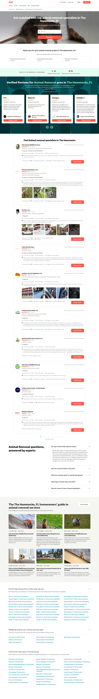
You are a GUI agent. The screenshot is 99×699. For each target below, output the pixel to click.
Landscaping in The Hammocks (17, 672)
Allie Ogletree (13, 531)
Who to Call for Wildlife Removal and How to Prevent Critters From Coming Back (22, 569)
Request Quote (77, 162)
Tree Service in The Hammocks (17, 669)
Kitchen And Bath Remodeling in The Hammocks (21, 664)
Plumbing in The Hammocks (16, 659)
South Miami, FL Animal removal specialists (47, 614)
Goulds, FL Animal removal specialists (19, 619)
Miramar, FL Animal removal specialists (74, 614)
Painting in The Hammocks (71, 669)
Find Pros (49, 37)
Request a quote (13, 120)
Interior (10, 5)
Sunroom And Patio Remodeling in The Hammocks (77, 662)
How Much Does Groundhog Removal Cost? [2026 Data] (48, 534)
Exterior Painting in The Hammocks (45, 659)
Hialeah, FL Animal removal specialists (74, 607)
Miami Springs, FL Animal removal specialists (76, 596)
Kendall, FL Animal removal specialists (19, 609)
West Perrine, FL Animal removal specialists (20, 601)
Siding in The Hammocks (15, 642)
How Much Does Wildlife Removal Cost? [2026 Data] (21, 534)
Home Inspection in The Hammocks (73, 680)
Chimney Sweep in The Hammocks (45, 639)
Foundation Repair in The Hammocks (73, 664)
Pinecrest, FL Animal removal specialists (47, 601)
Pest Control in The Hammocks (17, 637)
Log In (79, 2)
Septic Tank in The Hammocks (44, 674)
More (29, 5)
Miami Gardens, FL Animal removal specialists (76, 612)
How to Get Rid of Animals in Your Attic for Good (76, 569)
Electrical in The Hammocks (16, 662)
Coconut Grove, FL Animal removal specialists (76, 599)
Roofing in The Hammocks (15, 639)
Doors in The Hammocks (70, 677)
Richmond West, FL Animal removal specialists (21, 604)
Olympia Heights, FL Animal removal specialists (21, 599)
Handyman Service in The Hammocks (18, 682)
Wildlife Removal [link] (19, 9)
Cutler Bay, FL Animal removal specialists (47, 609)
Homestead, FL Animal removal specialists (47, 604)
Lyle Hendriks (40, 531)
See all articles (84, 504)
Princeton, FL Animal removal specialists (47, 617)
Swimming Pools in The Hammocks (18, 677)
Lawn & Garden (22, 5)
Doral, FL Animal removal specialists (18, 614)
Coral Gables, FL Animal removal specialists (48, 607)
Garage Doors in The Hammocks (44, 679)
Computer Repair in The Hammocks (73, 667)
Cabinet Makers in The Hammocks (73, 659)
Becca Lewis (67, 531)
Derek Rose (39, 565)
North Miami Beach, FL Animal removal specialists (77, 609)
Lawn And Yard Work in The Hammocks (19, 675)
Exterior (16, 5)
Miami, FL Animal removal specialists (18, 596)
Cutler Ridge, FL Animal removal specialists (20, 617)
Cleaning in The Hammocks (43, 667)
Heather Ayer (68, 565)
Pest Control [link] (11, 9)
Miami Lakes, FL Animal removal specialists (75, 604)
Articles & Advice (35, 5)
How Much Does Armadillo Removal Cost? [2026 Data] (75, 534)
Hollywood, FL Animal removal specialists (75, 619)
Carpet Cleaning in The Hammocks (73, 672)
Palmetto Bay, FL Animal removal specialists (48, 599)
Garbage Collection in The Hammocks (46, 684)
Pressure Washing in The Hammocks (45, 662)
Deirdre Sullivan (13, 565)
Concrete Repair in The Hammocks (45, 676)
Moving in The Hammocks (15, 680)
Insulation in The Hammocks (71, 675)
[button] (27, 192)
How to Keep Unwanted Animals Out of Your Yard (48, 569)
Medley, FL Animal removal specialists (46, 612)
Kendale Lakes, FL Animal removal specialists (21, 607)
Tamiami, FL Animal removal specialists (19, 612)
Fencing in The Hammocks (15, 667)
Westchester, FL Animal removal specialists (47, 596)
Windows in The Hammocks (43, 681)
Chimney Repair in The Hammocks (45, 637)
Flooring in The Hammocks (43, 664)
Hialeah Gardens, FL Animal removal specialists (76, 601)
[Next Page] (62, 437)
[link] (4, 116)
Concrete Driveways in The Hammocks (74, 682)
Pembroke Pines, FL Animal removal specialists (76, 617)
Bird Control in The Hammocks (72, 637)
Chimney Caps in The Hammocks (44, 642)
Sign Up (87, 2)
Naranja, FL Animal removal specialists (46, 619)
